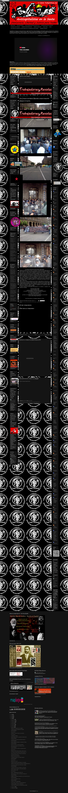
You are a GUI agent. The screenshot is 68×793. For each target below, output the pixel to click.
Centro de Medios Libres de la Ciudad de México (55, 284)
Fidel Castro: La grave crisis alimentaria (44, 718)
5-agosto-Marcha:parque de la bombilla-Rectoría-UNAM (19, 785)
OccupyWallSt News (55, 432)
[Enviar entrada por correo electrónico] (38, 300)
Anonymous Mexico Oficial (55, 241)
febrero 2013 (13, 720)
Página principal (13, 25)
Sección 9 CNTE (55, 480)
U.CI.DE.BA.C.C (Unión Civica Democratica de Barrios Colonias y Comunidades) (55, 516)
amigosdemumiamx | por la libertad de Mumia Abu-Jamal (55, 231)
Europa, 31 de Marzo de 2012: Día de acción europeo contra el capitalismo (13, 299)
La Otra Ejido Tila (55, 362)
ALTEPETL (55, 226)
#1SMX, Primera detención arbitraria (40, 715)
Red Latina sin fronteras (55, 470)
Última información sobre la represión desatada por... (18, 753)
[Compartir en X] (42, 300)
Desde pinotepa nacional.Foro (39, 745)
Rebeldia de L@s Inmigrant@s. (55, 463)
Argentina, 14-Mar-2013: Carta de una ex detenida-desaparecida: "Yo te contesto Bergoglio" (13, 259)
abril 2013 (12, 723)
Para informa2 (13, 734)
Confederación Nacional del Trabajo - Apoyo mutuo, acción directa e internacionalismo (55, 308)
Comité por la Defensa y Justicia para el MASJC (55, 300)
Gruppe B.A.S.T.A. (55, 354)
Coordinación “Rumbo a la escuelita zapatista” (17, 757)
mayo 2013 (13, 724)
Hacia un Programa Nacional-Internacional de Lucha (32, 25)
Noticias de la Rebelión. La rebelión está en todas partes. (55, 428)
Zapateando (55, 543)
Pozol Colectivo (55, 451)
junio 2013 (13, 725)
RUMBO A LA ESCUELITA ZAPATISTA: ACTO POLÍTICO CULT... (20, 776)
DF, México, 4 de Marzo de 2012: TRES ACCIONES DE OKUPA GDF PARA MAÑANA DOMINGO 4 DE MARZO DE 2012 (12, 271)
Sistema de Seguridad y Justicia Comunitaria (55, 490)
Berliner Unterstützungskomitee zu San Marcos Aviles (55, 264)
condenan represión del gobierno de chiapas (17, 729)
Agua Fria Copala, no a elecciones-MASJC (17, 744)
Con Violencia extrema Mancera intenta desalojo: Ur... (19, 752)
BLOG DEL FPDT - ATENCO (55, 269)
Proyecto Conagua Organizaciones (24, 381)
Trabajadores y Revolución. (43, 28)
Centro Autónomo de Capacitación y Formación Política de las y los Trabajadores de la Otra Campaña (24, 28)
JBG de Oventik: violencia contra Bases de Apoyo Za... (19, 773)
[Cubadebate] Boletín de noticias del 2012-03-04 (42, 722)
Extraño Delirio (55, 326)
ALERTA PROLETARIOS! (55, 219)
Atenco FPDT (30, 400)
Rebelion (55, 467)
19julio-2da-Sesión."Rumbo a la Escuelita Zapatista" (18, 768)
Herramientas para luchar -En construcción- (47, 25)
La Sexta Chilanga (55, 369)
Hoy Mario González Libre (15, 754)
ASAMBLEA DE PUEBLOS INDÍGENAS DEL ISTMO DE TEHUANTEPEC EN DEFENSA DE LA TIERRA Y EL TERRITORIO (55, 249)
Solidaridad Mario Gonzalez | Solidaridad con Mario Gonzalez (55, 500)
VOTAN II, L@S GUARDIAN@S (16, 781)
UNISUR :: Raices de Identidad (55, 522)
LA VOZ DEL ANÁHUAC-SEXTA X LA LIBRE (55, 375)
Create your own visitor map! (28, 704)
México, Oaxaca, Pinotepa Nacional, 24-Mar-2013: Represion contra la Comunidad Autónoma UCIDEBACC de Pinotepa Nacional (13, 246)
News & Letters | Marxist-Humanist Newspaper (55, 421)
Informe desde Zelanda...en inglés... (40, 738)
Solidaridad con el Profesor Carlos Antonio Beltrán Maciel (47, 710)
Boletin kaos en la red (14, 761)
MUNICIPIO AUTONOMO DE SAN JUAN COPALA (55, 409)
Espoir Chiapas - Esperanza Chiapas (55, 322)
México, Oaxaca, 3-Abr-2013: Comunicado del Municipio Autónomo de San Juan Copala (13, 240)
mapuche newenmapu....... (55, 387)
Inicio (36, 334)
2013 (11, 718)
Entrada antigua (47, 334)
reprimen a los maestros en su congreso (17, 728)
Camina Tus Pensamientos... (55, 274)
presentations (25, 400)
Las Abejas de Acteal (55, 379)
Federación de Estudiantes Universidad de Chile (55, 332)
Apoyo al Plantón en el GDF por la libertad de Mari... (18, 748)
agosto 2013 (13, 786)
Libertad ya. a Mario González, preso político (17, 733)
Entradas (55, 182)
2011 (11, 715)
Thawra (55, 505)
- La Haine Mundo (55, 203)
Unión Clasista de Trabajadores (55, 527)
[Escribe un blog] (41, 300)
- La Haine (55, 199)
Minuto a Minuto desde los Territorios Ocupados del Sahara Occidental (55, 397)
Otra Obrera (54, 145)
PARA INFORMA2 (13, 738)
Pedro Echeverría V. (55, 447)
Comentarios (56, 183)
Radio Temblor (55, 458)
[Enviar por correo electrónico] (40, 300)
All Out (55, 223)
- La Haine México (55, 207)
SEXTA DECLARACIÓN (20, 25)
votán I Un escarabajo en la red (15, 778)
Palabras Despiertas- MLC (55, 442)
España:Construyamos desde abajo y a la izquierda (18, 762)
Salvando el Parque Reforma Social (55, 475)
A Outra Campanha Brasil (55, 211)
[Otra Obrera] (54, 147)
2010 (11, 714)
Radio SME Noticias (55, 454)
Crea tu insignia (55, 148)
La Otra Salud (55, 366)
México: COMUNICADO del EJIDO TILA (17, 772)
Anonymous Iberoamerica (55, 236)
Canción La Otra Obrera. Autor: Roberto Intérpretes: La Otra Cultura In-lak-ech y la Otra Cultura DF (33, 78)
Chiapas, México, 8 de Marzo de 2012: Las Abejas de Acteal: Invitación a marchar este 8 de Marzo (13, 292)
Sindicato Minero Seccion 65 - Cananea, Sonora (55, 485)
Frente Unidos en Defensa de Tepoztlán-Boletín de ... (19, 782)
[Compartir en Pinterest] (44, 300)
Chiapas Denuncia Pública (55, 295)
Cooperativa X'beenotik (55, 314)
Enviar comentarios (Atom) (37, 337)
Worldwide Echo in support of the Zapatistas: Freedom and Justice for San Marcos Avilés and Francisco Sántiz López (55, 536)
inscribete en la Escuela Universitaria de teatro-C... (18, 739)
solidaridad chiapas (55, 495)
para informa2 (13, 749)
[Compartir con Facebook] (43, 300)
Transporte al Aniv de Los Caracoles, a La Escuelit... (18, 767)
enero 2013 (13, 719)
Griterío (55, 351)
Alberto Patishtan (55, 215)
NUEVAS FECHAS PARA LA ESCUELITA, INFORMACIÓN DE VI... (21, 763)
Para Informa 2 (13, 771)
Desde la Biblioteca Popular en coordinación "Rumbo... (19, 742)
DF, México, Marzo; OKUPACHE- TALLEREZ (13, 296)
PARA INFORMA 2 (14, 730)
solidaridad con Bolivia (14, 735)
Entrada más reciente (23, 334)
